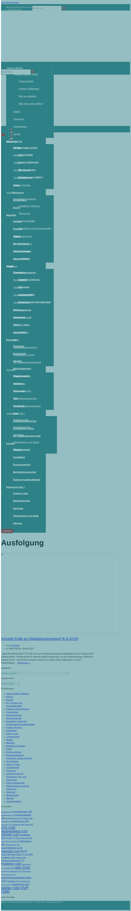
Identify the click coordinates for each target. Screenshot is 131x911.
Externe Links (20, 493)
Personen (18, 192)
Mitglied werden (21, 449)
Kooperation (19, 200)
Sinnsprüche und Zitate (26, 515)
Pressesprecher (22, 464)
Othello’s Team (21, 325)
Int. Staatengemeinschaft (26, 436)
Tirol (15, 398)
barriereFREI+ (21, 332)
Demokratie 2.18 (22, 317)
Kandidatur (19, 457)
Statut (16, 185)
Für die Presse (21, 243)
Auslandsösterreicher (24, 421)
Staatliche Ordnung (28, 279)
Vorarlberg (18, 406)
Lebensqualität (26, 294)
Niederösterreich (22, 368)
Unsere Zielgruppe (28, 162)
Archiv (16, 207)
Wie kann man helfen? (30, 177)
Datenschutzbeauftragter (26, 479)
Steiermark (19, 391)
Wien (16, 413)
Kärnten (17, 361)
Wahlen (17, 221)
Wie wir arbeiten (27, 170)
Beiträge (17, 228)
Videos (17, 236)
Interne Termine (21, 259)
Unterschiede (25, 155)
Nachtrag (18, 508)
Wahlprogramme (22, 310)
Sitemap (17, 523)
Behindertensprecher (24, 472)
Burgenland (19, 353)
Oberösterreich (21, 376)
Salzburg (18, 383)
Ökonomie (24, 287)
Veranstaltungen (22, 251)
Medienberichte (21, 500)
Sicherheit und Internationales (32, 302)
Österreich (18, 346)
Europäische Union (23, 428)
